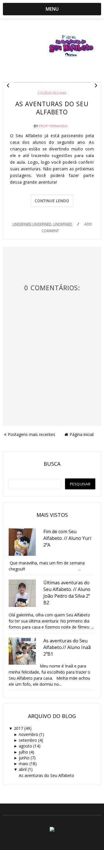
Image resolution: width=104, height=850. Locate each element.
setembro (28, 740)
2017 (18, 728)
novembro (28, 734)
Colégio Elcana (52, 93)
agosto (25, 746)
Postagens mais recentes (31, 434)
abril (23, 769)
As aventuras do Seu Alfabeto (52, 108)
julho (23, 752)
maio (23, 763)
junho (24, 757)
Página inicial (82, 434)
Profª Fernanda (53, 126)
